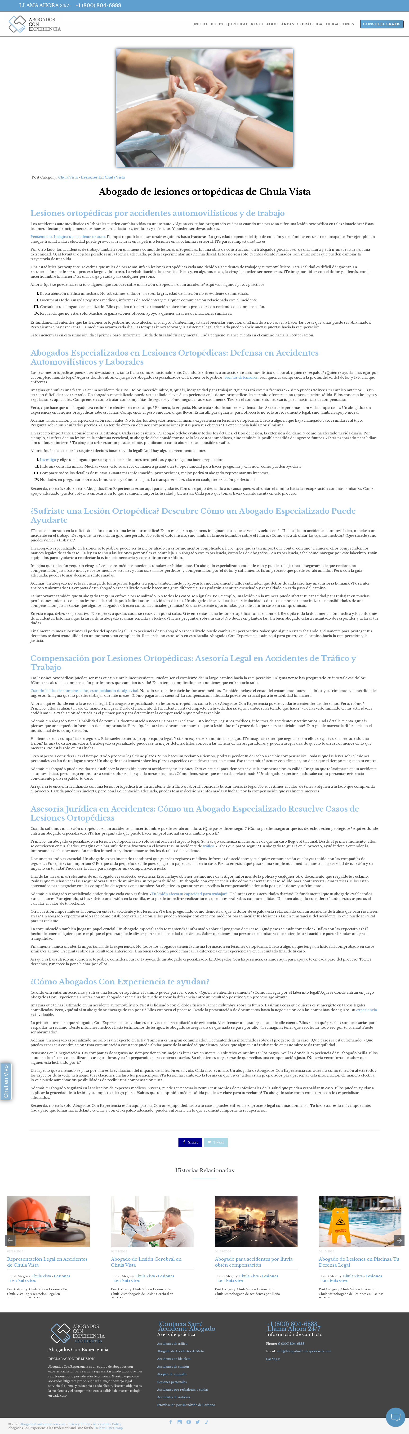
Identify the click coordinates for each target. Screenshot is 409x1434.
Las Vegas (273, 1359)
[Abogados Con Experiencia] (33, 24)
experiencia (366, 1010)
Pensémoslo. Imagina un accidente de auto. (68, 237)
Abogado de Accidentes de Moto (180, 1351)
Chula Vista (68, 177)
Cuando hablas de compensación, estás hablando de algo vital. (85, 691)
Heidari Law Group (108, 1428)
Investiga (48, 460)
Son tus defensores (241, 377)
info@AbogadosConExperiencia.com (304, 1351)
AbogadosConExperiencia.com (43, 1424)
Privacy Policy (79, 1424)
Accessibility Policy (107, 1424)
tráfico (208, 846)
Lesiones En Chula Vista (103, 177)
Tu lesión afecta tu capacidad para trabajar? (189, 894)
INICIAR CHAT (373, 1386)
